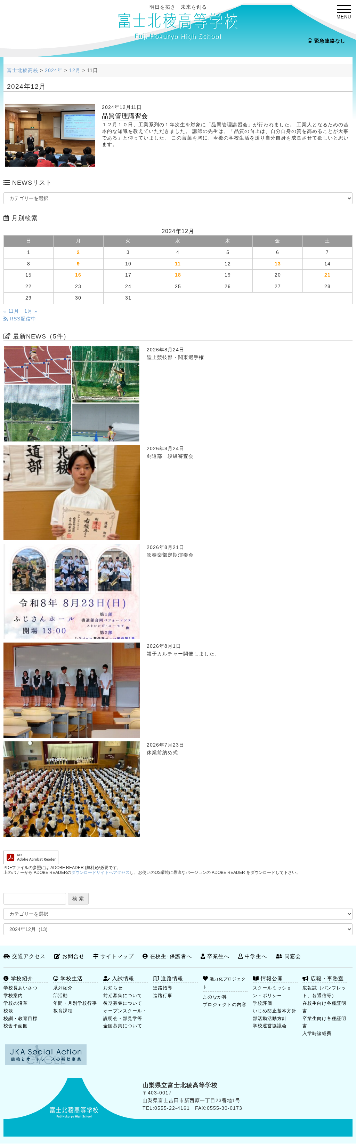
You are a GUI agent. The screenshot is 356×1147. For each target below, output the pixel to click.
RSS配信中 (22, 318)
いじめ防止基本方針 (275, 1010)
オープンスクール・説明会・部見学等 (125, 1014)
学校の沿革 (15, 1003)
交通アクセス (28, 956)
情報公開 (271, 978)
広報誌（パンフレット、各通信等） (324, 991)
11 (178, 263)
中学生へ (255, 956)
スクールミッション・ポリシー (272, 991)
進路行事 (162, 995)
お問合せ (72, 956)
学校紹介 (21, 978)
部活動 (60, 995)
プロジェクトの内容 (224, 1004)
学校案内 (13, 995)
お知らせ (113, 987)
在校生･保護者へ (170, 956)
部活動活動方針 (270, 1018)
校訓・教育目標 (20, 1018)
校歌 (8, 1010)
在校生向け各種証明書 (324, 1007)
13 (278, 263)
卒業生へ (217, 956)
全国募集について (122, 1025)
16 (78, 275)
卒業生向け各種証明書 (324, 1022)
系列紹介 (63, 987)
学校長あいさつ (20, 987)
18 (178, 275)
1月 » (31, 311)
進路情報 (171, 978)
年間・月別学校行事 (75, 1003)
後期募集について (122, 1003)
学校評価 (262, 1003)
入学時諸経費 (317, 1033)
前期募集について (122, 995)
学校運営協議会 (270, 1025)
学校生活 (71, 978)
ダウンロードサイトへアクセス (100, 872)
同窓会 (292, 956)
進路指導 (162, 987)
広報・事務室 (326, 978)
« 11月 (11, 311)
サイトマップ (116, 956)
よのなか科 (215, 996)
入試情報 (122, 978)
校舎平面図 (15, 1025)
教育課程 (63, 1010)
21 (327, 275)
